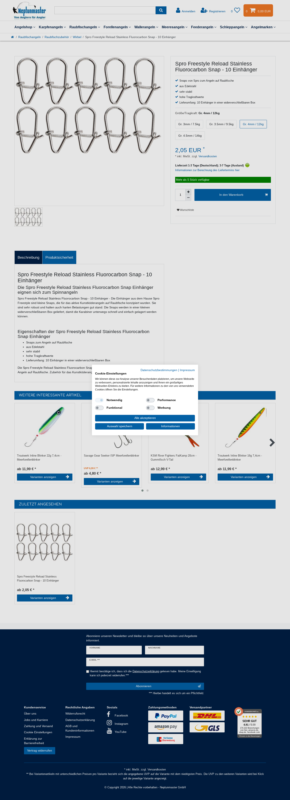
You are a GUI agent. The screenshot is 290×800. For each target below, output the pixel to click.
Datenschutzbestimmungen (159, 370)
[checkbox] (99, 400)
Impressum (187, 370)
